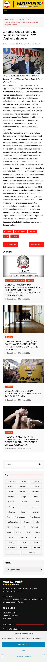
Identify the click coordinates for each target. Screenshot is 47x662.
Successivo (35, 245)
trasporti (36, 547)
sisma (36, 537)
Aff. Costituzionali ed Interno (15, 280)
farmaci (36, 497)
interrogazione (33, 507)
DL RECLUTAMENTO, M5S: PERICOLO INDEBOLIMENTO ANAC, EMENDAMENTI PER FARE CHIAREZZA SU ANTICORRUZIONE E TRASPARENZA (23, 290)
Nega (23, 651)
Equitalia (11, 497)
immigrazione (14, 507)
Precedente (11, 245)
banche (10, 486)
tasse (36, 542)
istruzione (11, 512)
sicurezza (23, 537)
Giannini (11, 502)
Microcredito (7, 618)
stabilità (11, 542)
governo (24, 502)
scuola (10, 537)
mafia (33, 232)
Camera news (9, 44)
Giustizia (38, 44)
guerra (36, 502)
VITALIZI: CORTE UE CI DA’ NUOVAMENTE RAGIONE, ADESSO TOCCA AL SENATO (23, 393)
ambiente (35, 481)
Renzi (9, 532)
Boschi (10, 492)
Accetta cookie (23, 644)
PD (7, 236)
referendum (35, 527)
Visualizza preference (23, 657)
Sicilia (15, 236)
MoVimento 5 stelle (10, 613)
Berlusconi (23, 486)
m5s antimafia (20, 517)
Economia (35, 492)
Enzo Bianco (21, 232)
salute (28, 532)
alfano (24, 481)
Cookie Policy (8, 596)
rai (25, 527)
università (31, 552)
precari (16, 527)
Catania (8, 232)
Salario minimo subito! (11, 616)
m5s (8, 517)
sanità (37, 532)
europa (23, 497)
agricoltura (12, 481)
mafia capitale (13, 522)
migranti (27, 522)
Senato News (11, 299)
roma (18, 532)
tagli (24, 542)
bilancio (36, 486)
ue (13, 552)
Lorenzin (36, 512)
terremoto (11, 547)
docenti (22, 492)
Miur (37, 522)
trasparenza (23, 547)
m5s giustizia (35, 517)
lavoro (23, 512)
